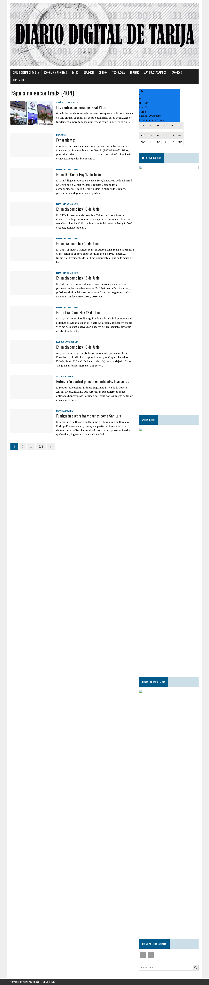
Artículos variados (155, 72)
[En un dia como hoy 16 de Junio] (31, 224)
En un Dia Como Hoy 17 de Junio (78, 174)
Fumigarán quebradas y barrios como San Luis (88, 416)
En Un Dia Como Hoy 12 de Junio (78, 312)
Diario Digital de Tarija (26, 72)
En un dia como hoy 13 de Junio (78, 278)
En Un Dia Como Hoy (67, 169)
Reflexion (88, 72)
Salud (75, 72)
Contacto (18, 80)
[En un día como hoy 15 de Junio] (31, 258)
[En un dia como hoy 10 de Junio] (31, 362)
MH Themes (50, 981)
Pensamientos (66, 140)
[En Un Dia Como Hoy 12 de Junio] (31, 327)
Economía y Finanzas (55, 72)
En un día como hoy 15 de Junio (77, 243)
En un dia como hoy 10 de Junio (78, 347)
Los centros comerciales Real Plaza (81, 107)
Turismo (134, 72)
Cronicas (176, 72)
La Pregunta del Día (67, 342)
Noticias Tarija (64, 376)
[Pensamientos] (31, 155)
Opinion (103, 72)
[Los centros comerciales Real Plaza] (31, 122)
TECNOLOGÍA (118, 72)
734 (41, 447)
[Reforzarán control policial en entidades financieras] (31, 396)
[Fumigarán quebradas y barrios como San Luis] (31, 431)
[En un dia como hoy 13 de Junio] (31, 293)
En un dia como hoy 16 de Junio (78, 209)
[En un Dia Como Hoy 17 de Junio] (31, 189)
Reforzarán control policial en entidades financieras (92, 381)
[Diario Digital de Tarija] (104, 34)
